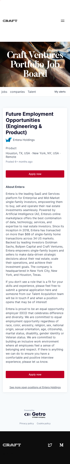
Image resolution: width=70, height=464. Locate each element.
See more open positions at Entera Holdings (35, 387)
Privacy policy (27, 423)
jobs (4, 91)
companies (17, 91)
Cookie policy (44, 423)
